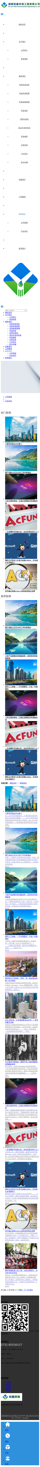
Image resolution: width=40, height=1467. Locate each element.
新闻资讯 (22, 214)
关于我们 (22, 42)
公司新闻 (24, 223)
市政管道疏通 (24, 93)
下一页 (26, 1290)
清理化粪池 (24, 119)
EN (2, 14)
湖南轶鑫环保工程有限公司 (10, 1416)
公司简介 (24, 50)
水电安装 (24, 145)
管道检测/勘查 (24, 102)
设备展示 (22, 180)
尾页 (31, 1290)
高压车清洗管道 (24, 128)
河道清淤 (24, 111)
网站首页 (22, 24)
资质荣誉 (24, 59)
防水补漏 (24, 162)
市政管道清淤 (24, 85)
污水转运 (24, 154)
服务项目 (22, 76)
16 (3, 1290)
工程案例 (22, 197)
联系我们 (22, 248)
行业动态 (24, 231)
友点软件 (26, 1418)
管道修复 (24, 136)
